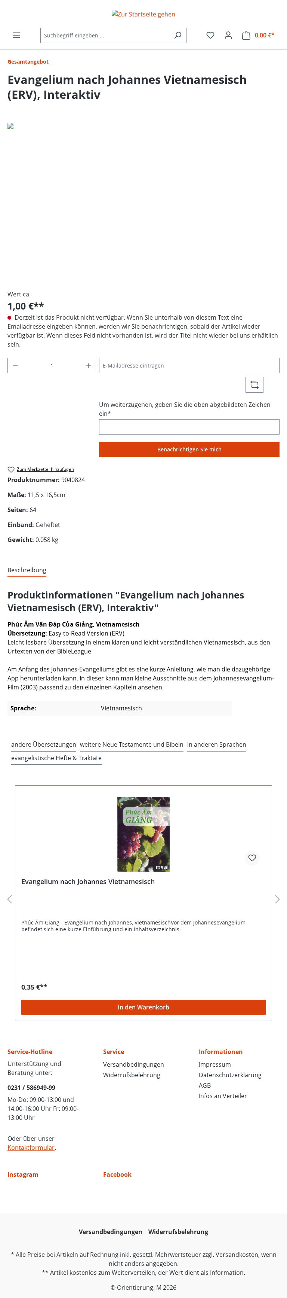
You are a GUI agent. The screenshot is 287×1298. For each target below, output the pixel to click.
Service (113, 1052)
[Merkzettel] (210, 35)
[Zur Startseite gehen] (143, 14)
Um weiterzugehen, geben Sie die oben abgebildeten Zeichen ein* (185, 409)
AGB (205, 1085)
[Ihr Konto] (228, 35)
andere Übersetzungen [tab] (43, 744)
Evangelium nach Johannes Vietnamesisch (88, 881)
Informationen (221, 1052)
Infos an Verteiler (223, 1096)
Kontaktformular (31, 1147)
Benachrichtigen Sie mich (189, 449)
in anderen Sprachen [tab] (216, 744)
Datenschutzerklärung (230, 1075)
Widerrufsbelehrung (131, 1075)
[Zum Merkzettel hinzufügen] (252, 858)
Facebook (117, 1174)
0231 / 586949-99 (31, 1088)
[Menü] (16, 35)
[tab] (26, 570)
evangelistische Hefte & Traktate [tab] (56, 758)
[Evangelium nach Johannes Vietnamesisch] (143, 834)
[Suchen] (177, 35)
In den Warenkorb (143, 1007)
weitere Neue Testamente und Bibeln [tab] (131, 744)
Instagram (22, 1174)
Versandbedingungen (133, 1064)
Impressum (215, 1064)
